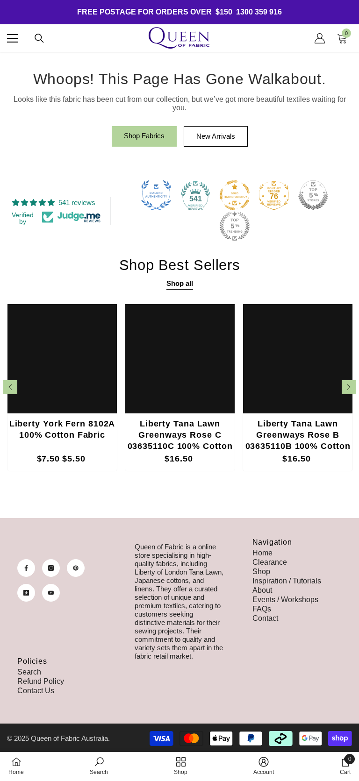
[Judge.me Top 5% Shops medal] (313, 195)
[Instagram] (51, 568)
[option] (62, 387)
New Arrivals (215, 136)
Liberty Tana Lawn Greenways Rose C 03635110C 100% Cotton (180, 435)
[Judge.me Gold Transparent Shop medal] (235, 195)
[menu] (12, 38)
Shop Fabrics (144, 136)
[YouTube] (51, 593)
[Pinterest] (76, 568)
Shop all (179, 283)
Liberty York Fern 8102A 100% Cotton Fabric (62, 429)
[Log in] (320, 38)
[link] (99, 766)
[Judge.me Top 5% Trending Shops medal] (235, 226)
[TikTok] (26, 593)
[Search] (39, 38)
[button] (10, 387)
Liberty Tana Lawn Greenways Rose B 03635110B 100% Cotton (298, 435)
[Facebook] (26, 568)
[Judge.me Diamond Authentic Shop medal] (156, 195)
